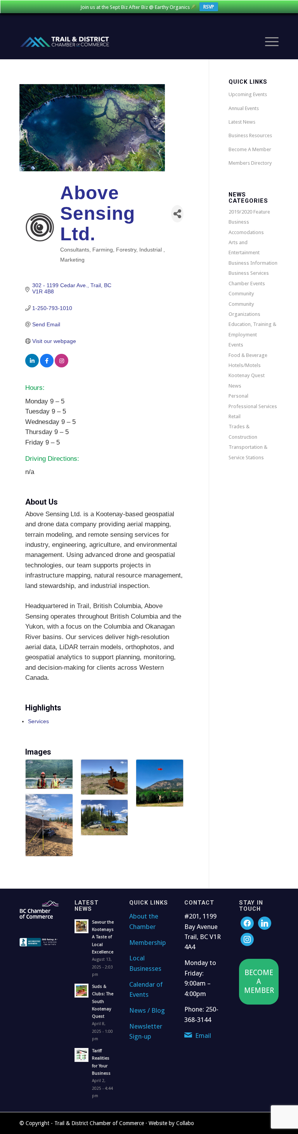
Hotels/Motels (245, 365)
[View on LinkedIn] (32, 365)
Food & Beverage (248, 355)
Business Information (253, 263)
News (235, 386)
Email (203, 1035)
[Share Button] (177, 213)
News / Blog (147, 1010)
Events (236, 345)
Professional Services (253, 406)
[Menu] (268, 41)
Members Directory (250, 163)
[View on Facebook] (47, 365)
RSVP (208, 7)
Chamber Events (247, 283)
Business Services (249, 273)
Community (241, 293)
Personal (238, 396)
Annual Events (244, 108)
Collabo (185, 1123)
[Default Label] (247, 939)
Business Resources (250, 135)
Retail (235, 416)
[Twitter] (264, 923)
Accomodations (246, 232)
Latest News (242, 122)
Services (38, 721)
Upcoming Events (248, 94)
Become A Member (250, 149)
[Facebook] (247, 923)
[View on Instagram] (61, 365)
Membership (147, 942)
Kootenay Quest (247, 375)
